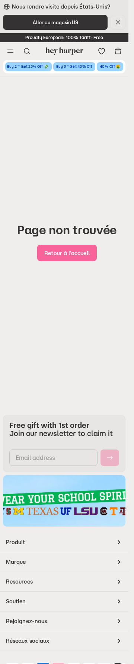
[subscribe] (109, 457)
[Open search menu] (26, 51)
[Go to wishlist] (101, 51)
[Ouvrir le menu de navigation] (10, 51)
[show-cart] (118, 51)
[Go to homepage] (64, 51)
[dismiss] (118, 22)
